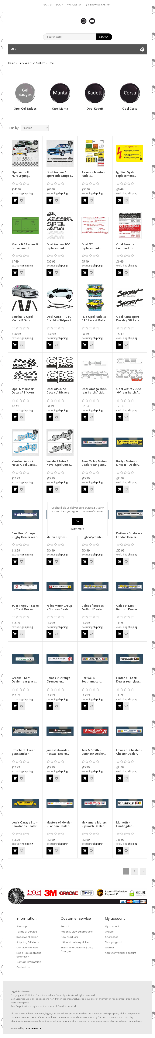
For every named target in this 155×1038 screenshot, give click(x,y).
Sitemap (21, 926)
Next (143, 871)
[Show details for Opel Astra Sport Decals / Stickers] (129, 297)
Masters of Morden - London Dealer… (59, 824)
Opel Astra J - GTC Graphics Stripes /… (59, 318)
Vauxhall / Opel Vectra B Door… (22, 318)
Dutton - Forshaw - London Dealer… (129, 535)
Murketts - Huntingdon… (125, 824)
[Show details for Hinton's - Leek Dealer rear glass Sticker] (129, 658)
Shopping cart (113, 942)
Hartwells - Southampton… (91, 679)
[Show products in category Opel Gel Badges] (25, 93)
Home (11, 63)
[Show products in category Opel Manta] (60, 93)
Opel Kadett (95, 108)
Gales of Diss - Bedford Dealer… (127, 607)
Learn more (77, 529)
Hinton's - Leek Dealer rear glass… (128, 679)
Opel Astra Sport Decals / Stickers (127, 318)
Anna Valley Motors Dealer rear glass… (94, 462)
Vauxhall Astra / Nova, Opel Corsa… (24, 462)
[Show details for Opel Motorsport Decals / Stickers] (25, 369)
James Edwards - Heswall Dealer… (57, 751)
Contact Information (28, 962)
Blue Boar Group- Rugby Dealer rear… (25, 535)
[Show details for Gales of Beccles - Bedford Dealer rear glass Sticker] (94, 586)
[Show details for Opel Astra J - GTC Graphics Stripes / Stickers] (60, 297)
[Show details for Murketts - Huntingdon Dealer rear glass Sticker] (129, 803)
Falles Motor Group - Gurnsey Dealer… (59, 607)
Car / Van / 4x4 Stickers (32, 63)
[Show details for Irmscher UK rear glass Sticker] (25, 731)
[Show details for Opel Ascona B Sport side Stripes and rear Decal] (60, 153)
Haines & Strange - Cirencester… (59, 679)
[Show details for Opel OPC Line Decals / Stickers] (60, 369)
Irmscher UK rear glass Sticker (23, 751)
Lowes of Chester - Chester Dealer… (129, 751)
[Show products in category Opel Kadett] (95, 93)
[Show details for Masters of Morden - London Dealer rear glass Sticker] (60, 803)
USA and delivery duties (75, 942)
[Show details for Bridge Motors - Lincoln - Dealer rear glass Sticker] (129, 442)
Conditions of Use (27, 947)
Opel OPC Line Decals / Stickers (57, 390)
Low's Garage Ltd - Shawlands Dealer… (25, 824)
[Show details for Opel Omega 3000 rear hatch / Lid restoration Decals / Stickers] (94, 369)
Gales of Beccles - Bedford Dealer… (93, 607)
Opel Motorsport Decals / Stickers (23, 390)
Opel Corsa (129, 108)
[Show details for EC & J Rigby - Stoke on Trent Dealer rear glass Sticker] (25, 586)
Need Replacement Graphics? (28, 954)
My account (112, 926)
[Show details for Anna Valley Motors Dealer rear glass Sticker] (94, 442)
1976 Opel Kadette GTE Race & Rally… (94, 318)
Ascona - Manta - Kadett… (93, 173)
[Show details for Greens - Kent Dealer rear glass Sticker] (25, 658)
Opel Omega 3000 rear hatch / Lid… (94, 390)
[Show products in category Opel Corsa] (130, 93)
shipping (28, 193)
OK (77, 521)
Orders (109, 931)
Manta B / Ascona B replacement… (25, 246)
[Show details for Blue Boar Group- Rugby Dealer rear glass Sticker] (25, 514)
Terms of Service (26, 931)
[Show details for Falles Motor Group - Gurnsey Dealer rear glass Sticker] (60, 586)
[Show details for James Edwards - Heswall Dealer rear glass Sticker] (60, 731)
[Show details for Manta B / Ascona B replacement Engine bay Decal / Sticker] (25, 225)
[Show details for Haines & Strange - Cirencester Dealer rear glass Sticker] (60, 658)
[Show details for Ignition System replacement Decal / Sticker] (129, 153)
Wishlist (109, 947)
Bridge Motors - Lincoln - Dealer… (128, 462)
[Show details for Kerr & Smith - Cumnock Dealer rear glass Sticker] (94, 731)
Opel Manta (60, 108)
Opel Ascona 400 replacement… (58, 246)
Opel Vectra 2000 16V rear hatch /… (128, 390)
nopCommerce (33, 1028)
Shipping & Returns (28, 942)
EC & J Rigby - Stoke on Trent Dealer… (25, 607)
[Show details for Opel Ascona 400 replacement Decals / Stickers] (60, 225)
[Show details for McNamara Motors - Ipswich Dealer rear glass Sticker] (94, 803)
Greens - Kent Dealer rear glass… (24, 679)
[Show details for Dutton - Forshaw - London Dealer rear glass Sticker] (129, 514)
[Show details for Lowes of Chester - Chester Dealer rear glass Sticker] (129, 731)
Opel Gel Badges (25, 108)
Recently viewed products (77, 931)
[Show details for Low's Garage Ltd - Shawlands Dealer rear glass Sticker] (25, 803)
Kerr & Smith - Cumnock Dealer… (93, 751)
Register (47, 5)
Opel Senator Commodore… (125, 246)
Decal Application (27, 937)
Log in (60, 5)
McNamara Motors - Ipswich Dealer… (94, 824)
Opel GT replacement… (91, 246)
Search (65, 926)
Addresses (111, 937)
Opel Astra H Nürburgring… (21, 173)
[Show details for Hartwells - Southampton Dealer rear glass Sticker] (94, 658)
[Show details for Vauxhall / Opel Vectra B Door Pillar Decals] (25, 297)
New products (69, 937)
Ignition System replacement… (126, 173)
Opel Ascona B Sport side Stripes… (59, 173)
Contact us (23, 967)
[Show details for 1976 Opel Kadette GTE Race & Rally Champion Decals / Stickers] (94, 297)
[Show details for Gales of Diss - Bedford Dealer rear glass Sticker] (129, 586)
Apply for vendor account (120, 953)
